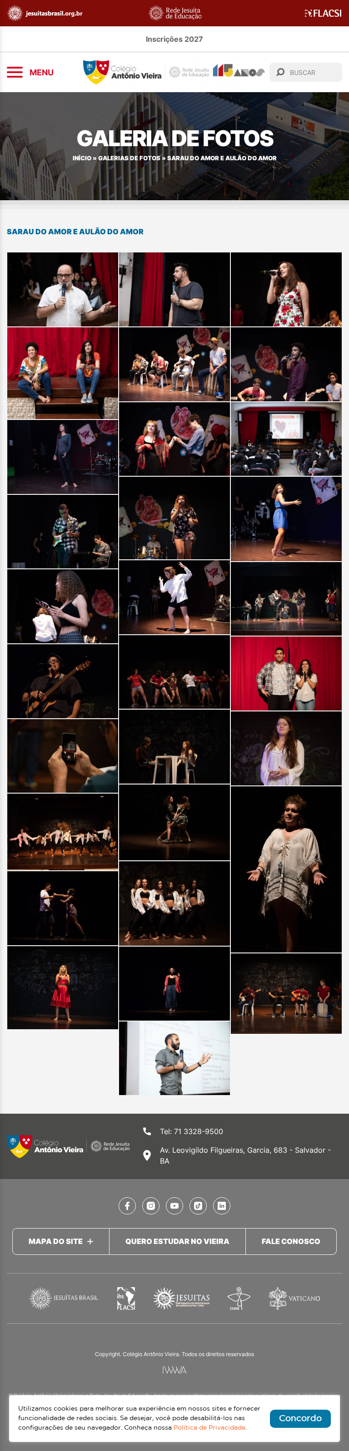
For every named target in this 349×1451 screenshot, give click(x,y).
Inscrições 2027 (174, 39)
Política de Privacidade (209, 1428)
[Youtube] (174, 1205)
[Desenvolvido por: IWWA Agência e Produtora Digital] (175, 1370)
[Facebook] (127, 1205)
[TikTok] (198, 1205)
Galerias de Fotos (129, 158)
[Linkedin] (221, 1205)
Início (82, 158)
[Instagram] (151, 1205)
